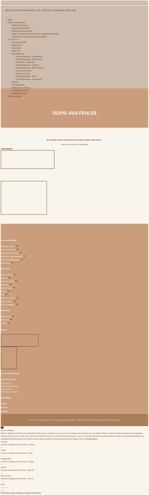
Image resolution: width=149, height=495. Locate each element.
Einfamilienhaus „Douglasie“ (29, 79)
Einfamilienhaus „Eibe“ (26, 76)
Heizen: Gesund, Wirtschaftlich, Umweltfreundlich (35, 34)
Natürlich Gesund (20, 25)
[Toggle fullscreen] (5, 487)
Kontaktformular (19, 93)
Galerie (15, 82)
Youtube (4, 403)
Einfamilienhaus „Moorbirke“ (29, 59)
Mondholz (16, 48)
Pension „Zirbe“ (23, 73)
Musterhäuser (18, 53)
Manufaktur (17, 45)
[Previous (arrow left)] (1, 490)
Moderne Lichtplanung (22, 31)
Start (10, 19)
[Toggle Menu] (4, 15)
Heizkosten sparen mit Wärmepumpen (29, 36)
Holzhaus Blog (14, 96)
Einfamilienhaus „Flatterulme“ (29, 56)
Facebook (4, 411)
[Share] (3, 487)
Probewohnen (18, 85)
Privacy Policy (92, 439)
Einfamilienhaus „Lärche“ (27, 65)
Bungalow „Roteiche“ (25, 62)
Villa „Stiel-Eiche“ (24, 70)
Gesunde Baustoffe (21, 28)
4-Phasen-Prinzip (20, 90)
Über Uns (16, 51)
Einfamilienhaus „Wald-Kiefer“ (30, 68)
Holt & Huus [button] (13, 39)
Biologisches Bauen (21, 88)
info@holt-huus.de (8, 379)
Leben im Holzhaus (16, 22)
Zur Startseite (6, 149)
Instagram (4, 407)
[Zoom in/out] (8, 487)
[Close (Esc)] (1, 487)
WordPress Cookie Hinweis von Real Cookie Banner (21, 493)
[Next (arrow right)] (3, 490)
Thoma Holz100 (19, 42)
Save (3, 484)
